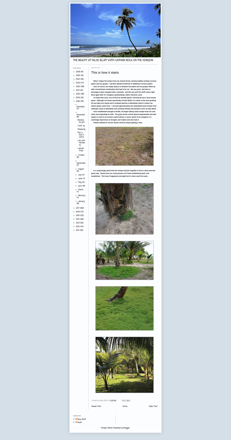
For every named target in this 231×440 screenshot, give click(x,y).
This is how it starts (81, 134)
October (81, 155)
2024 (78, 79)
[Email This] (122, 400)
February (81, 195)
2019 (78, 97)
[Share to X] (126, 400)
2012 (78, 226)
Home (125, 406)
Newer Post (96, 406)
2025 (78, 75)
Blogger (127, 427)
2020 (78, 94)
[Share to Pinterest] (129, 400)
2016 (78, 211)
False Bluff (81, 419)
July (80, 174)
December (81, 106)
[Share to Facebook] (128, 400)
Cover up (81, 125)
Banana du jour (81, 121)
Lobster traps (81, 149)
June (80, 178)
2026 (78, 71)
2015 (78, 215)
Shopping (81, 129)
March (80, 189)
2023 (78, 82)
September (81, 163)
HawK (79, 422)
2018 (78, 101)
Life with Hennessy (81, 142)
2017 (78, 208)
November (81, 114)
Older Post (153, 406)
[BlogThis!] (124, 400)
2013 (78, 222)
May (80, 182)
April (80, 186)
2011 (78, 230)
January (81, 201)
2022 (78, 86)
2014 (78, 219)
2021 (78, 90)
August (81, 169)
